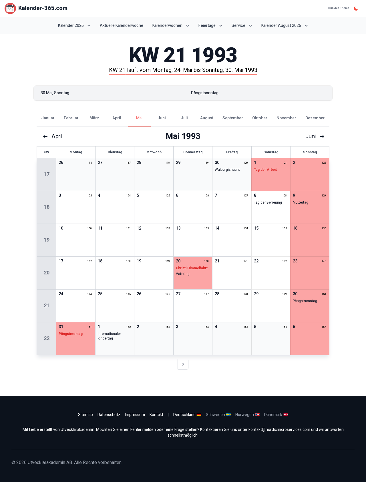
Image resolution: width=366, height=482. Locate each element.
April (57, 136)
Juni (310, 136)
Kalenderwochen (167, 26)
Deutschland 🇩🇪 (187, 415)
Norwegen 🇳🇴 (247, 415)
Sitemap (85, 415)
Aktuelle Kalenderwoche (121, 26)
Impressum (135, 415)
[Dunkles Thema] (356, 8)
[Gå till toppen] (356, 472)
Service (238, 26)
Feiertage (207, 26)
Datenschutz (109, 415)
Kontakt (156, 415)
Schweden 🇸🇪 (218, 415)
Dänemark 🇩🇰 (276, 415)
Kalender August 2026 (281, 26)
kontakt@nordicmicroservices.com (279, 430)
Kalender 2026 (71, 26)
